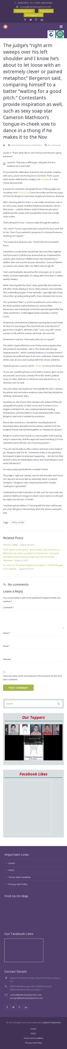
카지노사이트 (18, 522)
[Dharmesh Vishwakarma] (24, 730)
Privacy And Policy (18, 884)
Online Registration (24, 11)
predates (45, 179)
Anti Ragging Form (33, 15)
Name (6, 633)
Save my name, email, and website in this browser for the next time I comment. (32, 677)
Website (7, 659)
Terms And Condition (19, 877)
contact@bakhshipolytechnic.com (35, 6)
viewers (38, 365)
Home (11, 863)
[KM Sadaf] (58, 730)
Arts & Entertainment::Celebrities (26, 145)
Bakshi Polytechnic (52, 1022)
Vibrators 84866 (10, 544)
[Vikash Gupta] (13, 730)
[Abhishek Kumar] (47, 730)
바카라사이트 (23, 192)
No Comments (54, 145)
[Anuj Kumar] (36, 730)
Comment (8, 607)
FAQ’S (11, 870)
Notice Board (46, 11)
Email (6, 646)
